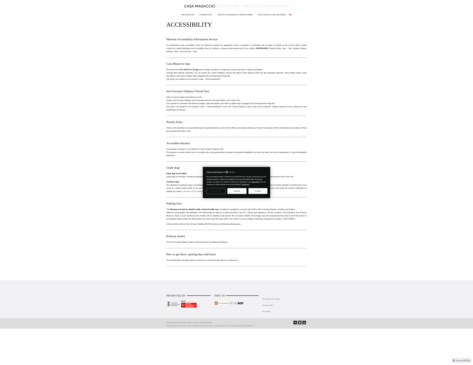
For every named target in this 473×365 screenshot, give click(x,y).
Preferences (216, 191)
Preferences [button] (245, 184)
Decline (237, 191)
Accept (258, 191)
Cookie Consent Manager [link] (214, 172)
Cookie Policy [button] (255, 182)
